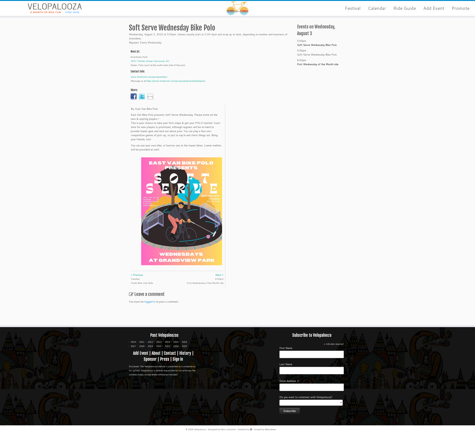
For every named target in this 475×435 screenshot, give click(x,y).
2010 (133, 341)
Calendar (377, 8)
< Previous (137, 275)
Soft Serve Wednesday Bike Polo (317, 45)
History (185, 353)
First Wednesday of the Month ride (317, 64)
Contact (170, 353)
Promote (460, 8)
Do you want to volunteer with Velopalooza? (305, 397)
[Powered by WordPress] (251, 428)
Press (164, 359)
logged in (149, 301)
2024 (175, 346)
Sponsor (150, 359)
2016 (184, 341)
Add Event (433, 8)
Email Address (289, 381)
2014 (167, 341)
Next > (219, 275)
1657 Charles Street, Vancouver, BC (150, 61)
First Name (285, 348)
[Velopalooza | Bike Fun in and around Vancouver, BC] (55, 8)
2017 (133, 346)
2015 (175, 341)
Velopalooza (200, 429)
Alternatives (270, 429)
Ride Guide (404, 8)
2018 (141, 346)
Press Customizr (228, 429)
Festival (353, 8)
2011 (141, 341)
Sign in (178, 359)
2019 (150, 346)
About (156, 353)
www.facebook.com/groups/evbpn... (150, 76)
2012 (150, 341)
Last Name (285, 364)
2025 (184, 346)
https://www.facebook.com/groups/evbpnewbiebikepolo (175, 80)
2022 (158, 346)
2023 (167, 346)
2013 (158, 341)
